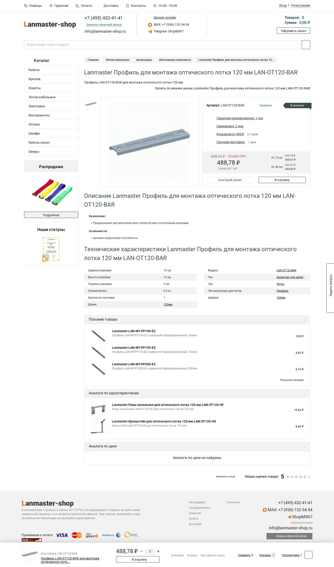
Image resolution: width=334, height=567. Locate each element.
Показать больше (292, 380)
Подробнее (51, 215)
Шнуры (34, 151)
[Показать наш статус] (51, 249)
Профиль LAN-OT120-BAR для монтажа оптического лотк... (70, 560)
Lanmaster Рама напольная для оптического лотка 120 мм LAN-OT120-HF (168, 405)
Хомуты (35, 88)
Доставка (110, 5)
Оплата (86, 5)
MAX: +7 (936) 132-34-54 (171, 24)
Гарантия (61, 5)
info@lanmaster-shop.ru (290, 527)
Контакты (138, 5)
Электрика (37, 106)
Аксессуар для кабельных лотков (298, 277)
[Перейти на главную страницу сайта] (49, 25)
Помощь (35, 5)
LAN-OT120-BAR (286, 270)
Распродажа (197, 502)
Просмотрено (291, 555)
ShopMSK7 (301, 516)
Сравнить (244, 555)
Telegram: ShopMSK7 (168, 31)
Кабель (34, 70)
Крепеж (34, 79)
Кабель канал (39, 142)
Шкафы (34, 133)
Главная (93, 59)
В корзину (282, 180)
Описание (177, 555)
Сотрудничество (199, 507)
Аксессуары (144, 59)
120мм (168, 304)
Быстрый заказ (230, 180)
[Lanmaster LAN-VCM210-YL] (50, 192)
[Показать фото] (91, 104)
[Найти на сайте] (306, 44)
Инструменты (39, 115)
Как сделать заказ (212, 555)
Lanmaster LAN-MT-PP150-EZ (133, 347)
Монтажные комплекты (175, 59)
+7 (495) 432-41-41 (103, 18)
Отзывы (192, 555)
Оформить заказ (293, 31)
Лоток (280, 284)
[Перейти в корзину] (280, 20)
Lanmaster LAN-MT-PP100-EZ (133, 331)
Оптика (34, 124)
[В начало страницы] (308, 555)
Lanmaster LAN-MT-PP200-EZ (133, 364)
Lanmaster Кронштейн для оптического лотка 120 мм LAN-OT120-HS (164, 421)
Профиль (283, 290)
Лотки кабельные (42, 97)
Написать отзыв (225, 476)
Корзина (265, 555)
